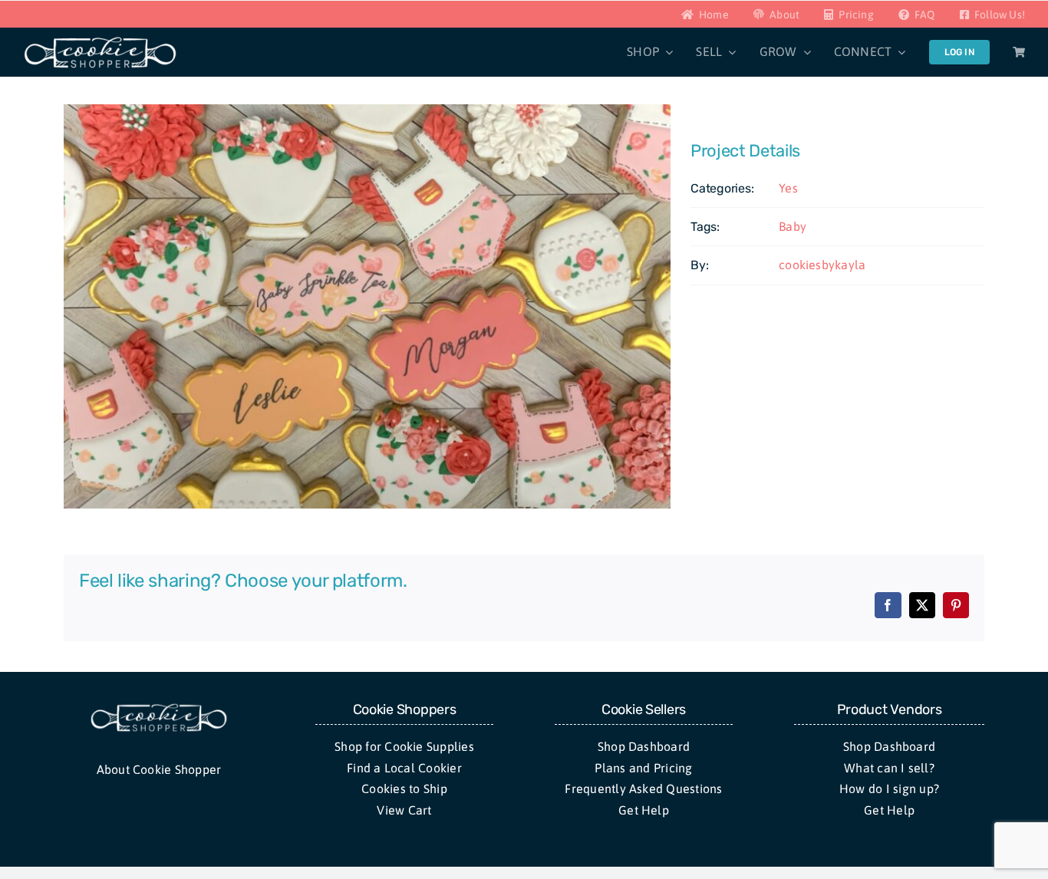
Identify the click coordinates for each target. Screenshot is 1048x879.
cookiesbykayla (822, 265)
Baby (792, 226)
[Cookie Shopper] (159, 709)
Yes (788, 188)
